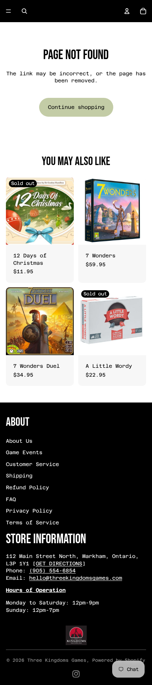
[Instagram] (76, 673)
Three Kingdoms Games (56, 660)
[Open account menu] (127, 11)
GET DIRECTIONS (59, 563)
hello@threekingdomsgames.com (75, 578)
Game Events (24, 452)
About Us (19, 441)
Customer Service (32, 464)
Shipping (19, 476)
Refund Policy (27, 487)
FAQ (11, 499)
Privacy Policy (29, 511)
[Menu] (8, 11)
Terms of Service (32, 522)
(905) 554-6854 (52, 570)
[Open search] (24, 11)
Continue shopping (76, 107)
